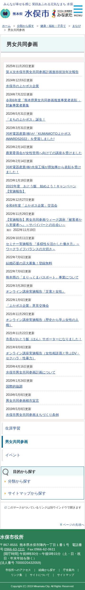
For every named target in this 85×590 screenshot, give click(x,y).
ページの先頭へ (74, 524)
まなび (76, 26)
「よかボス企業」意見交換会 (27, 305)
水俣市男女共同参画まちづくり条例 (32, 415)
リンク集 (16, 574)
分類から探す (25, 26)
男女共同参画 (16, 442)
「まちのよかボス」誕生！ (26, 119)
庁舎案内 (68, 569)
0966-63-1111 (14, 549)
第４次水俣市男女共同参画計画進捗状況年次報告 (42, 72)
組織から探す (46, 569)
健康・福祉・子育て (53, 26)
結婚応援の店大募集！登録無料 (29, 263)
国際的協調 (14, 386)
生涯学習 (12, 428)
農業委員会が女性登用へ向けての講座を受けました (44, 153)
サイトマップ (65, 574)
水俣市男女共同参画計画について (30, 372)
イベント (12, 455)
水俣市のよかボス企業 (22, 86)
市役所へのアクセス (18, 569)
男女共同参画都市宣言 (22, 400)
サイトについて (40, 574)
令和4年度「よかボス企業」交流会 (31, 205)
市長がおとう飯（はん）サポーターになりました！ (44, 339)
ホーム (6, 26)
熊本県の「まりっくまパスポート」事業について (42, 277)
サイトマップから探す (27, 493)
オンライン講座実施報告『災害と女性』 (35, 291)
